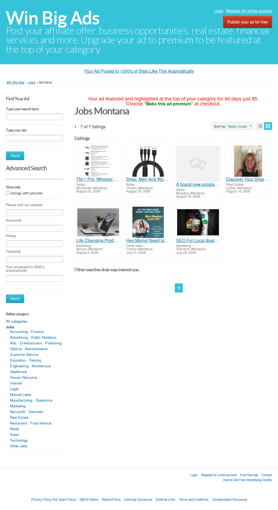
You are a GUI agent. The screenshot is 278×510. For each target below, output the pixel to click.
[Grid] (268, 126)
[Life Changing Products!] (98, 222)
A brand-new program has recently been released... (198, 184)
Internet (16, 383)
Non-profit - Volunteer (26, 411)
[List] (260, 126)
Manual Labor (20, 394)
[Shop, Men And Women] (148, 161)
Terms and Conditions (193, 499)
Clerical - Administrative (29, 348)
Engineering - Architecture (30, 365)
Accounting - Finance (26, 331)
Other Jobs (18, 445)
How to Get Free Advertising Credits (247, 480)
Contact (267, 475)
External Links (165, 499)
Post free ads (249, 475)
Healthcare (18, 371)
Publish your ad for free (248, 22)
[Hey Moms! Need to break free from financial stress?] (148, 222)
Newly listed (237, 126)
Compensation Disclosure (229, 499)
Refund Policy (111, 499)
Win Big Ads (53, 18)
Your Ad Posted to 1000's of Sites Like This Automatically (139, 71)
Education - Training (25, 360)
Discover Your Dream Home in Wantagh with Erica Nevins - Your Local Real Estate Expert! (248, 179)
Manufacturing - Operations (31, 400)
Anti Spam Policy (64, 499)
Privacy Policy (41, 499)
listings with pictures (27, 193)
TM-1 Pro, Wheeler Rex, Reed (98, 179)
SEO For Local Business (198, 240)
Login (218, 10)
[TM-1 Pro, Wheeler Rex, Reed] (98, 161)
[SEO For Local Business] (198, 222)
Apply (15, 156)
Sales (14, 434)
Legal (14, 388)
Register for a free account (249, 10)
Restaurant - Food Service (30, 423)
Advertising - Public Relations (33, 337)
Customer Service (24, 354)
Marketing (18, 405)
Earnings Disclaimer (138, 499)
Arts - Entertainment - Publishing (35, 343)
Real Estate (19, 417)
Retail (14, 428)
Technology (19, 440)
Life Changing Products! (98, 240)
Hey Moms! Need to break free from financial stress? (148, 240)
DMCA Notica (89, 499)
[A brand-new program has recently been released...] (198, 163)
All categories (16, 321)
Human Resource (23, 377)
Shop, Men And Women (148, 179)
